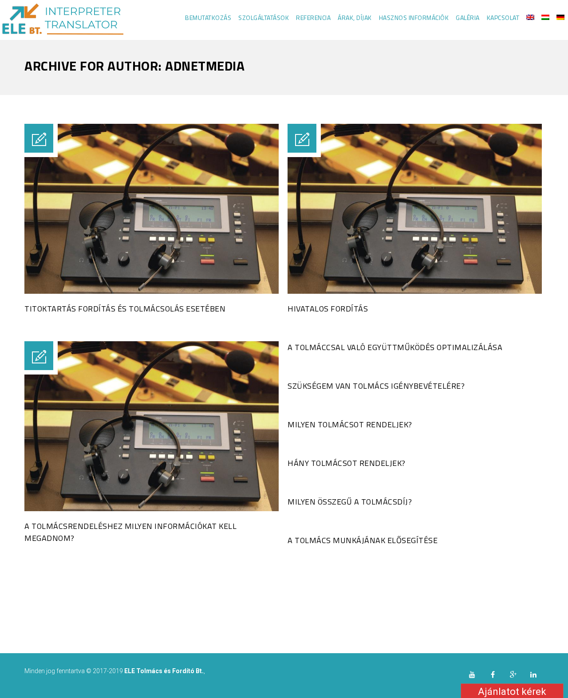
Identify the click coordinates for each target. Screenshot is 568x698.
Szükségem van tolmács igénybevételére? (376, 386)
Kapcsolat (503, 17)
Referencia (313, 17)
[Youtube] (472, 674)
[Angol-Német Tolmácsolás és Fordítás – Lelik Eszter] (61, 20)
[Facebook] (493, 674)
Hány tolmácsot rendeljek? (347, 463)
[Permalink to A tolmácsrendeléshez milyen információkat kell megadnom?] (151, 509)
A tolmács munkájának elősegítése (363, 540)
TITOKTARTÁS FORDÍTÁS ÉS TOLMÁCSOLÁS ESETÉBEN (124, 309)
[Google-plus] (513, 674)
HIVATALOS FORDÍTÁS (328, 309)
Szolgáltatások (263, 17)
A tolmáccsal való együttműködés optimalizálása (395, 347)
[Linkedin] (533, 674)
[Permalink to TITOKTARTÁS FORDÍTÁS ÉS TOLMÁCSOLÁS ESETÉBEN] (151, 291)
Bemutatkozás (208, 17)
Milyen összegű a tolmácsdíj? (350, 502)
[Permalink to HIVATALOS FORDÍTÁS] (415, 291)
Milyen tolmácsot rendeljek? (350, 424)
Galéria (468, 17)
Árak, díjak (355, 17)
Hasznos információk (414, 17)
